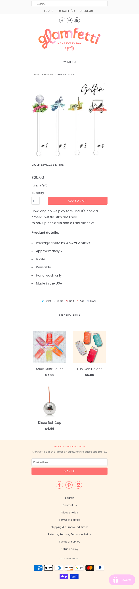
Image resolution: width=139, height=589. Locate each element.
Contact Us (69, 505)
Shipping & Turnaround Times (69, 527)
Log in (48, 11)
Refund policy (69, 549)
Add (82, 300)
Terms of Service (69, 520)
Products (48, 74)
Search (69, 498)
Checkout (87, 11)
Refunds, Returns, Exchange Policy (69, 534)
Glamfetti (73, 558)
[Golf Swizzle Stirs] (69, 120)
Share (60, 300)
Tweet (48, 300)
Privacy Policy (69, 512)
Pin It (71, 300)
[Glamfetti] (69, 40)
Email (93, 300)
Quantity (37, 193)
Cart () (68, 11)
